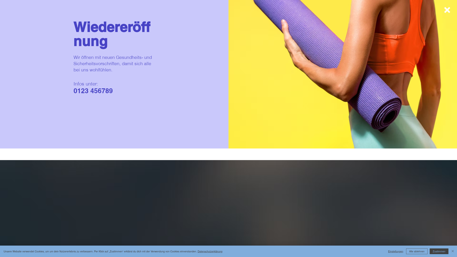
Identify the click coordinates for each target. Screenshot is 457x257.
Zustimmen (439, 251)
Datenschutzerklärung (210, 251)
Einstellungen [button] (395, 251)
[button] (447, 10)
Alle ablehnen (417, 251)
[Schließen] (453, 251)
